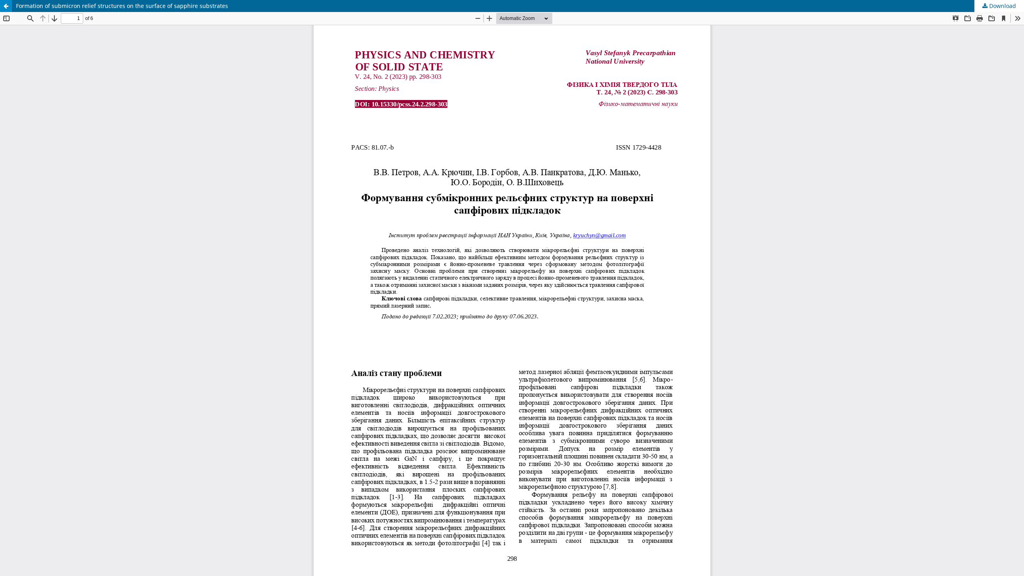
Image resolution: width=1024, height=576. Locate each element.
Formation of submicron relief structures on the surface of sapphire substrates (122, 6)
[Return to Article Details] (6, 6)
